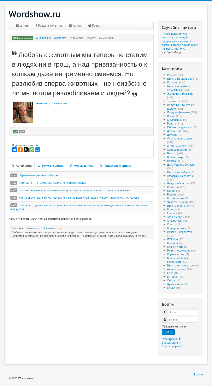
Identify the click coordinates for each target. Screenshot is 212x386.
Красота (175, 213)
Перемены (176, 161)
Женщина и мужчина (180, 95)
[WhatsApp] (31, 149)
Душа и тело (177, 284)
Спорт (174, 224)
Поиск (95, 25)
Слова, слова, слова (180, 140)
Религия (175, 194)
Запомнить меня (175, 326)
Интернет (175, 277)
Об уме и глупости (182, 127)
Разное (175, 75)
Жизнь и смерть (180, 146)
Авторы (77, 25)
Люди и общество (181, 183)
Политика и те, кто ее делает (180, 106)
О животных (44, 38)
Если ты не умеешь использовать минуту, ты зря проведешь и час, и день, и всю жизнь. (75, 190)
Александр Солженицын (51, 103)
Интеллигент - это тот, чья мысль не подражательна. (52, 182)
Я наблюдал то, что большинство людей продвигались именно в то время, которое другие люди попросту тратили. (180, 41)
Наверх (198, 374)
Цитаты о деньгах (181, 206)
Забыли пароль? (172, 346)
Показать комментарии (100, 38)
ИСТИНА (175, 239)
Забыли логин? (171, 342)
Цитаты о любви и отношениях (178, 88)
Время (174, 116)
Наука (173, 209)
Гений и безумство (181, 250)
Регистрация (170, 339)
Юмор (174, 191)
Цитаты (24, 25)
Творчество (177, 101)
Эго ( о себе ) (178, 217)
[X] (26, 149)
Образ (173, 280)
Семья (174, 288)
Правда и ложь (179, 228)
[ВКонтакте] (14, 149)
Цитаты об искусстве (183, 265)
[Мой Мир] (37, 149)
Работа (175, 123)
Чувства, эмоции (181, 202)
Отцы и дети (177, 247)
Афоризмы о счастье (180, 177)
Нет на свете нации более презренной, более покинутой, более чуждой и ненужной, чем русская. (80, 197)
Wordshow (60, 38)
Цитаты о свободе (181, 172)
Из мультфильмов (182, 112)
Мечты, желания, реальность (178, 260)
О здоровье (177, 120)
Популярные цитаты (50, 25)
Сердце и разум (179, 149)
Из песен (176, 82)
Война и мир (178, 157)
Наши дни (176, 187)
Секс (172, 273)
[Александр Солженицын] (23, 112)
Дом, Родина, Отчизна (181, 166)
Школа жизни (178, 198)
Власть (175, 153)
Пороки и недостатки (180, 233)
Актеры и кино (179, 269)
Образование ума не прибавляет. (39, 175)
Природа (175, 243)
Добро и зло (178, 131)
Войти (168, 332)
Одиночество (178, 254)
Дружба (175, 135)
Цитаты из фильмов (183, 79)
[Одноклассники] (20, 149)
